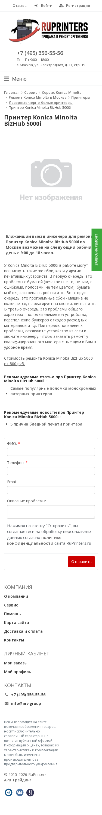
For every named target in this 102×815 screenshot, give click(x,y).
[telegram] (8, 792)
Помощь (12, 613)
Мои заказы (15, 663)
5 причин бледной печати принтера (46, 424)
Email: (12, 481)
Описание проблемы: (26, 500)
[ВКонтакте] (19, 792)
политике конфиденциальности (34, 540)
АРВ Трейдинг (17, 779)
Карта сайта (16, 622)
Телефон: (15, 462)
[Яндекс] (30, 792)
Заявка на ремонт (96, 250)
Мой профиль (17, 671)
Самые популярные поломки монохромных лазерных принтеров (53, 391)
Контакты (14, 640)
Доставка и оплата (23, 631)
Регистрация (77, 5)
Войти (46, 5)
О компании (16, 596)
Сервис (11, 605)
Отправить (81, 561)
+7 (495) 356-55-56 (40, 53)
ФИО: (12, 443)
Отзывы (20, 5)
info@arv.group (26, 703)
